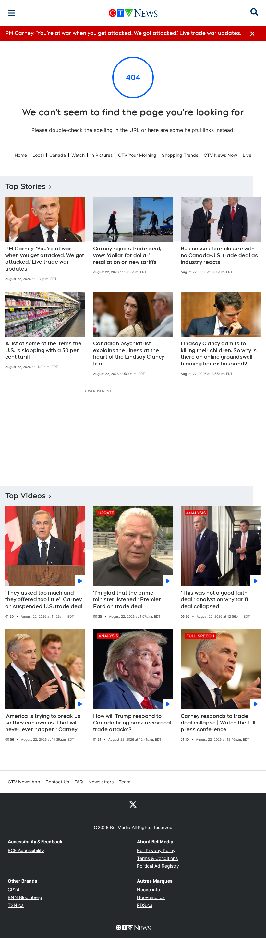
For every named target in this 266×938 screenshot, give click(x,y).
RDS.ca (144, 905)
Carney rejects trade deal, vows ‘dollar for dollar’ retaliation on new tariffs (127, 255)
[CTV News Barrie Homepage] (133, 13)
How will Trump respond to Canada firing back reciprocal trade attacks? (132, 723)
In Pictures (101, 155)
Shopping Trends (180, 155)
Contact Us (57, 781)
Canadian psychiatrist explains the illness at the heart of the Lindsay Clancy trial (128, 354)
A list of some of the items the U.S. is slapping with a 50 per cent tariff (43, 350)
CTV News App (24, 781)
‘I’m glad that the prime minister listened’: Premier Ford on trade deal (127, 599)
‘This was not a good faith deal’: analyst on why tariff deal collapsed (214, 599)
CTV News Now (220, 155)
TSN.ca (16, 905)
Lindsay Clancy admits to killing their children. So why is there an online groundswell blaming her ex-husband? (219, 354)
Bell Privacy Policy (156, 850)
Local (38, 155)
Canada (57, 155)
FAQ (78, 781)
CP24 (13, 889)
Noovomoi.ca (151, 897)
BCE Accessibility (26, 850)
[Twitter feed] (133, 804)
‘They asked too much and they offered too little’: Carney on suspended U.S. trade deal (43, 599)
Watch (78, 155)
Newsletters (101, 781)
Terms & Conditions (157, 858)
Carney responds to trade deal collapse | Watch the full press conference (218, 723)
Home (21, 155)
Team (124, 781)
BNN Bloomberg (25, 897)
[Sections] (11, 12)
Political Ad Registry (158, 866)
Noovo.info (148, 889)
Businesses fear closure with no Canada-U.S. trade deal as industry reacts (219, 255)
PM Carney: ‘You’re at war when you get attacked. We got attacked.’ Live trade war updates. (44, 259)
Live (247, 155)
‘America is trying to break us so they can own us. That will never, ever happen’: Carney (42, 723)
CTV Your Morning (137, 155)
